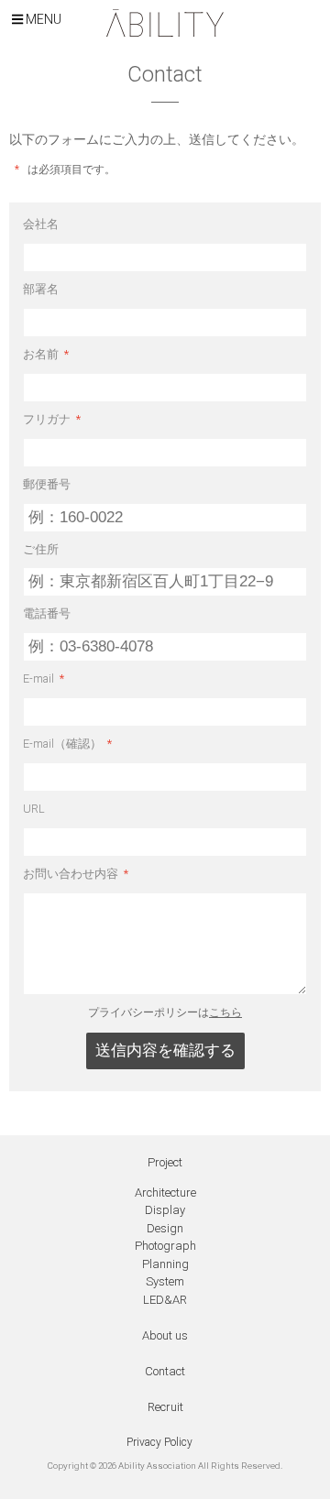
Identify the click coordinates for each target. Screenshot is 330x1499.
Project (165, 1162)
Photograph (165, 1246)
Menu (42, 19)
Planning (165, 1264)
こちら (225, 1012)
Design (165, 1228)
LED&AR (165, 1300)
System (165, 1281)
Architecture (165, 1192)
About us (165, 1335)
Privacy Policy (159, 1442)
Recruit (165, 1407)
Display (165, 1210)
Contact (165, 1371)
